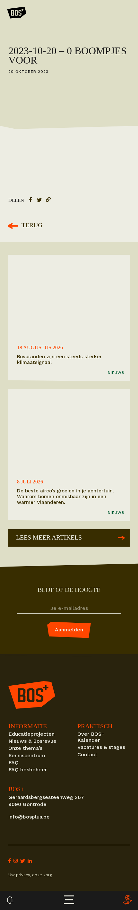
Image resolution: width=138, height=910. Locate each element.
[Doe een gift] (127, 900)
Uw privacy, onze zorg (30, 874)
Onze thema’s (25, 748)
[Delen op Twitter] (39, 200)
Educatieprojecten (31, 734)
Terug (32, 225)
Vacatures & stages (101, 747)
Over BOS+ (91, 734)
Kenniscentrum (26, 755)
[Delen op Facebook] (30, 200)
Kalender (88, 740)
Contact (87, 754)
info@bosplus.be (29, 817)
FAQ (13, 762)
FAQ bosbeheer (27, 770)
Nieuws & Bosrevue (32, 741)
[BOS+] (16, 14)
